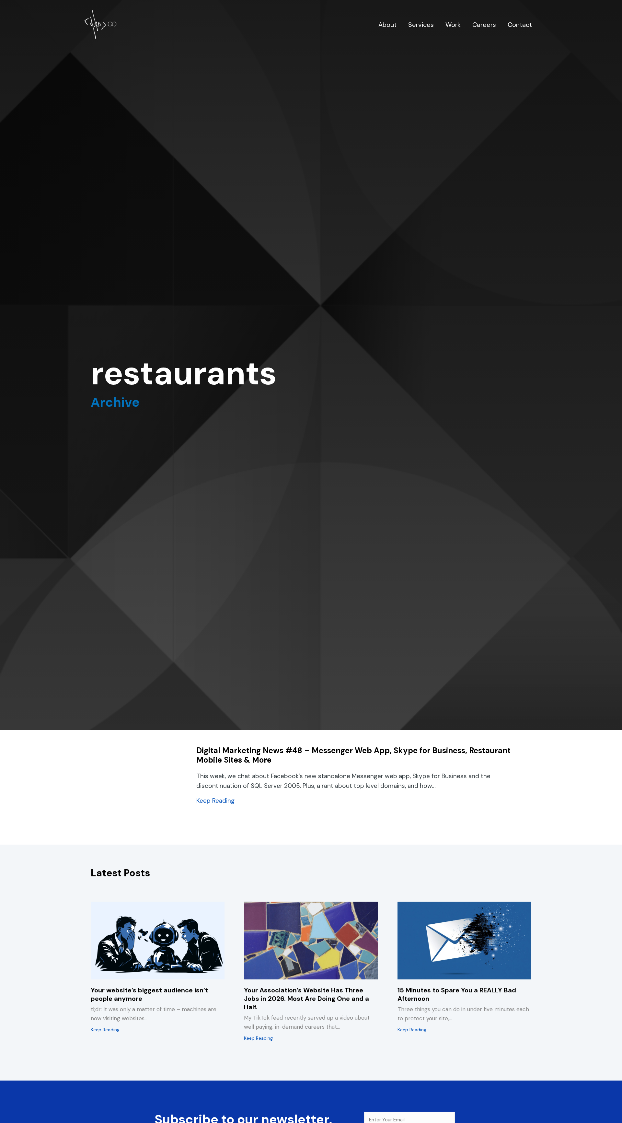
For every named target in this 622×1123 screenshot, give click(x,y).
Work (453, 24)
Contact (520, 24)
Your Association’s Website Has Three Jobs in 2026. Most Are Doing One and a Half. (306, 998)
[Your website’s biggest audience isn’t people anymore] (158, 940)
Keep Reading (215, 800)
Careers (484, 24)
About (387, 24)
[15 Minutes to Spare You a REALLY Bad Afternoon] (464, 940)
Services (421, 24)
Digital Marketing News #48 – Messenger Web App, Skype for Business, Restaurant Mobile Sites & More (353, 755)
